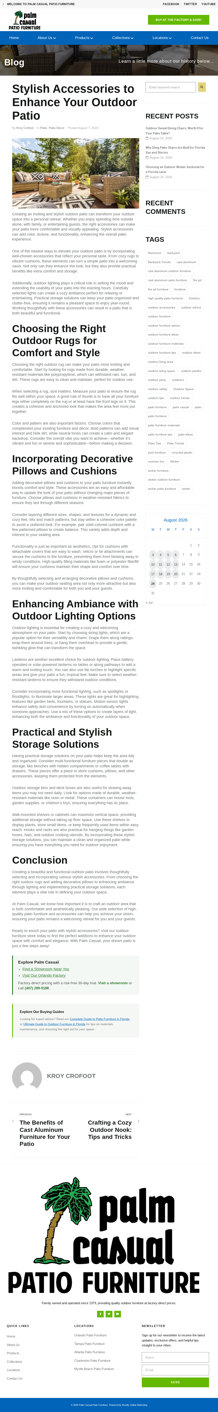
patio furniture (157, 416)
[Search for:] (171, 87)
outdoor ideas (191, 352)
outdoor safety (157, 389)
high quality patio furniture (165, 298)
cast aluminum (186, 262)
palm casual (181, 407)
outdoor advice (191, 307)
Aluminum (154, 253)
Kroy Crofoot (24, 128)
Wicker (174, 461)
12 (168, 564)
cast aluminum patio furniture (167, 280)
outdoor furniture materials (166, 343)
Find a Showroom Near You (45, 969)
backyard (173, 253)
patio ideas (185, 434)
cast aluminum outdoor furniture (169, 271)
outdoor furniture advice (164, 325)
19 (168, 574)
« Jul (149, 602)
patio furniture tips (160, 434)
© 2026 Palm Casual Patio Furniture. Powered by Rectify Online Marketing (109, 1405)
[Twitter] (109, 1314)
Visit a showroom (113, 983)
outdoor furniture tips (162, 352)
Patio (43, 128)
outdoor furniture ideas (163, 334)
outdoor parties (191, 371)
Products (13, 1353)
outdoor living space (161, 371)
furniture (180, 289)
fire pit (197, 280)
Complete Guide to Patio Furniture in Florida (99, 1019)
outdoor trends (180, 398)
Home (11, 1336)
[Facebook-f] (100, 1314)
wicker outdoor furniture (164, 479)
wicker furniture (158, 470)
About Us (13, 1345)
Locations (13, 1370)
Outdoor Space (183, 389)
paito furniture (157, 407)
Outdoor (194, 298)
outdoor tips (156, 398)
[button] (178, 20)
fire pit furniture (158, 289)
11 (160, 564)
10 (153, 564)
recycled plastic (182, 452)
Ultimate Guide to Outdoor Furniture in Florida (54, 1024)
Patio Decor (57, 128)
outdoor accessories (161, 307)
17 (153, 574)
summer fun (156, 461)
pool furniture (157, 452)
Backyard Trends (159, 262)
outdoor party (157, 380)
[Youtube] (117, 1314)
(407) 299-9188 (37, 988)
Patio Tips (154, 443)
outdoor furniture (159, 316)
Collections (14, 1361)
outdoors (178, 380)
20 (175, 574)
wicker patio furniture (162, 488)
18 (160, 574)
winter (186, 488)
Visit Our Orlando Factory (44, 975)
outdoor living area (160, 361)
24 (153, 583)
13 (175, 564)
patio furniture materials (164, 425)
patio (198, 407)
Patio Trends (175, 443)
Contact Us (15, 1378)
